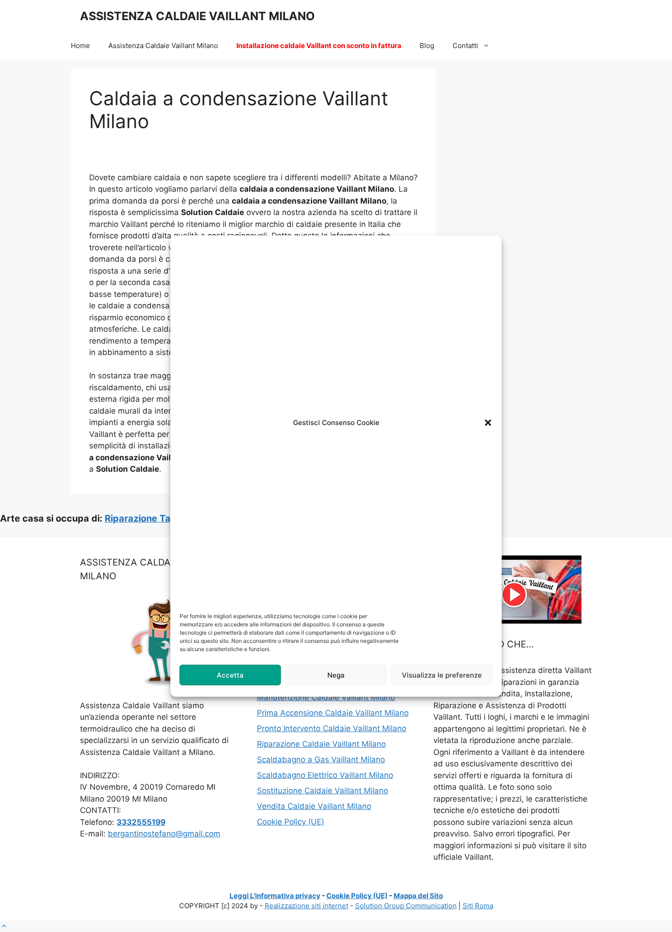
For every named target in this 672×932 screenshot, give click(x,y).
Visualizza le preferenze (442, 674)
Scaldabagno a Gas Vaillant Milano (321, 759)
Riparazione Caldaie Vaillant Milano (321, 744)
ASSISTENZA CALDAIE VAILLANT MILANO (197, 16)
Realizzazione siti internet (306, 905)
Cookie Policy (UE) (290, 821)
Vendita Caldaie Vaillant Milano (314, 806)
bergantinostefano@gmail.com (164, 833)
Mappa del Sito (418, 895)
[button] (488, 422)
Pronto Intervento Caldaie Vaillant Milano (331, 728)
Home (80, 45)
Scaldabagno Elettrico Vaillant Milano (325, 775)
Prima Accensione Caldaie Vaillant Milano (333, 712)
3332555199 (141, 822)
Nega (336, 674)
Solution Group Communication (406, 905)
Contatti (465, 45)
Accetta (230, 674)
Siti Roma (478, 905)
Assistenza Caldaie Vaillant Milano (163, 45)
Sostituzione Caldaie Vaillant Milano (322, 790)
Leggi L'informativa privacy (274, 895)
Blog (427, 45)
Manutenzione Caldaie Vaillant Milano (326, 697)
